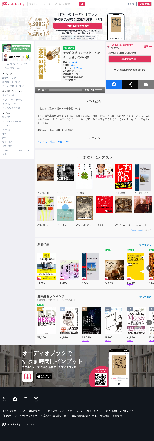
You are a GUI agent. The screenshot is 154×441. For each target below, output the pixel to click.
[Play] (38, 89)
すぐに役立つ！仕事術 (12, 99)
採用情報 (117, 415)
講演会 (5, 154)
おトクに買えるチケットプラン (16, 64)
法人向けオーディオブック (119, 410)
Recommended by (137, 230)
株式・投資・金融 (59, 141)
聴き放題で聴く (130, 58)
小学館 (72, 65)
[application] (70, 90)
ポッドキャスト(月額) (12, 121)
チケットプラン (75, 410)
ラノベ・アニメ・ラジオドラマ (16, 150)
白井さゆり (73, 62)
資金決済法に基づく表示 (84, 415)
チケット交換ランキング (13, 86)
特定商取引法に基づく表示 (54, 415)
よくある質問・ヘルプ (12, 68)
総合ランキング (9, 77)
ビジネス (6, 125)
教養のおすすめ (9, 103)
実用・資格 (7, 142)
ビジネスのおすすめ (11, 108)
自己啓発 (6, 129)
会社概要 (104, 415)
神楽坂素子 (79, 68)
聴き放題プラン (56, 410)
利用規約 (6, 415)
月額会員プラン (95, 410)
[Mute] (92, 89)
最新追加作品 (8, 95)
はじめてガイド (36, 410)
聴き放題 (6, 117)
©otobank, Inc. (31, 425)
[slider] (99, 89)
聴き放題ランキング (11, 82)
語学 (4, 138)
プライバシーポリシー (26, 415)
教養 (4, 134)
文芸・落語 (7, 146)
